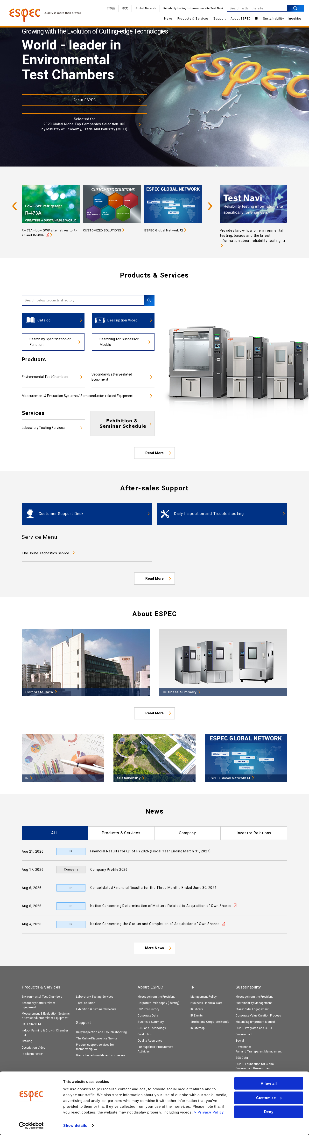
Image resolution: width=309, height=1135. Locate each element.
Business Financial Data (206, 1003)
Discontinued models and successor (100, 1055)
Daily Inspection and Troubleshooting (209, 513)
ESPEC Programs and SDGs (254, 1028)
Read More (154, 453)
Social (240, 1040)
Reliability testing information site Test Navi (193, 8)
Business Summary (151, 1022)
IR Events (196, 1015)
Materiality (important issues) (255, 1022)
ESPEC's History (148, 1009)
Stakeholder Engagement (252, 1009)
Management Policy (203, 996)
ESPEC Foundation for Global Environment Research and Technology (255, 1068)
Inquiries (295, 18)
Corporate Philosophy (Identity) (158, 1003)
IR (256, 18)
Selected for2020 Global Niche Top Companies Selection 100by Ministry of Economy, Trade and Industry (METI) (84, 124)
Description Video (122, 320)
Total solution (85, 1003)
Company (187, 833)
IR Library (196, 1009)
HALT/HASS (29, 1024)
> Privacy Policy (209, 1112)
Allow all (269, 1083)
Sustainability (273, 18)
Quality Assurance (150, 1040)
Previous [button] (14, 206)
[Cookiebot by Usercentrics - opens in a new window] (31, 1125)
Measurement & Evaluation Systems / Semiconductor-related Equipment (77, 396)
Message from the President (156, 996)
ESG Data (242, 1057)
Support (219, 18)
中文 (125, 8)
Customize (266, 1097)
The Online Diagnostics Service (45, 553)
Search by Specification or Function (50, 342)
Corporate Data (148, 1015)
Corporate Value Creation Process (258, 1015)
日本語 (111, 8)
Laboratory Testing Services (43, 428)
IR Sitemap (197, 1028)
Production (145, 1034)
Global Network (145, 8)
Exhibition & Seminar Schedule (96, 1009)
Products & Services (193, 18)
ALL (55, 833)
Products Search (32, 1054)
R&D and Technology (152, 1028)
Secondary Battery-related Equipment (111, 376)
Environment (244, 1034)
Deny (269, 1112)
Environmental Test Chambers (45, 377)
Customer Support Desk (61, 513)
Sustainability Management (254, 1003)
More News (154, 948)
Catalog (44, 320)
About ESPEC (241, 18)
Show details (75, 1125)
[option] (52, 209)
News (168, 18)
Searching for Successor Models (119, 342)
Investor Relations (254, 833)
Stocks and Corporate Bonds (209, 1022)
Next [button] (210, 206)
